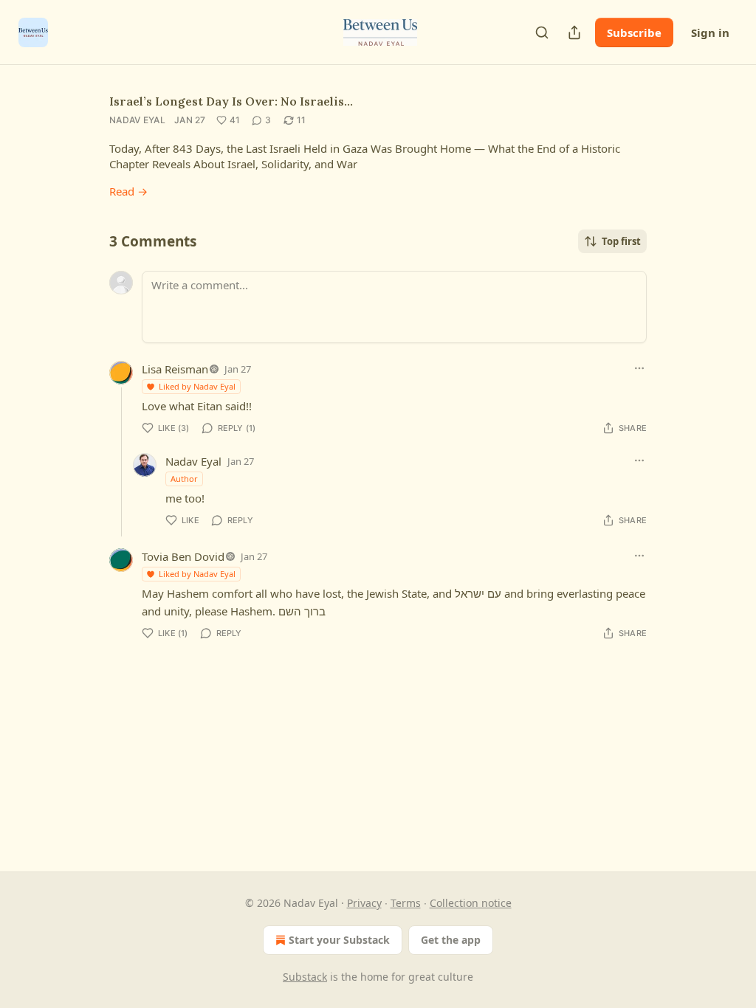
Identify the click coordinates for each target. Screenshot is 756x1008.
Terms (406, 903)
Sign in (710, 32)
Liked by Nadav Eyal (197, 386)
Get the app (451, 940)
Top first (621, 241)
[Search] (542, 32)
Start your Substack (339, 940)
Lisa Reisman (175, 369)
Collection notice (471, 903)
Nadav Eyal (137, 119)
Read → (128, 191)
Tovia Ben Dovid (183, 556)
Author (184, 478)
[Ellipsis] (639, 368)
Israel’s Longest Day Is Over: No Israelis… (231, 101)
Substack (305, 977)
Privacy (364, 903)
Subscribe (634, 32)
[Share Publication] (574, 32)
